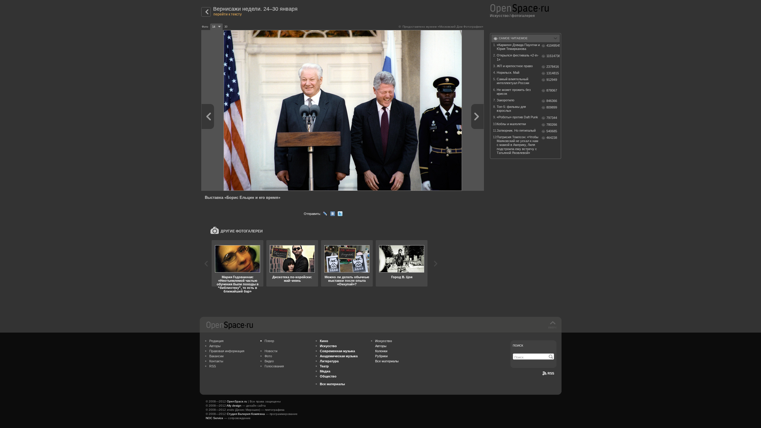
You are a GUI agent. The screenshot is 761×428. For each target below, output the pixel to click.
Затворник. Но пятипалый (516, 130)
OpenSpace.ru (237, 401)
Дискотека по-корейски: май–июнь (292, 278)
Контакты (216, 361)
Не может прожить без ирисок (514, 91)
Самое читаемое (513, 38)
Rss (551, 373)
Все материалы (387, 361)
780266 (551, 124)
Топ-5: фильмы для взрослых (511, 108)
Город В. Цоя (401, 277)
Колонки (381, 351)
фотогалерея (523, 16)
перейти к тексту (227, 14)
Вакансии (216, 356)
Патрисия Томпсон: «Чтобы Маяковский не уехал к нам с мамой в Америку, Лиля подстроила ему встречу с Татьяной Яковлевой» (517, 145)
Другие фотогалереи (242, 231)
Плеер (269, 341)
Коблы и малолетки (511, 124)
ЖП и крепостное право (515, 66)
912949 (551, 79)
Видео (269, 361)
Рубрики (381, 356)
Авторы (215, 346)
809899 (551, 107)
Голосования (274, 366)
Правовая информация (226, 351)
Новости (271, 351)
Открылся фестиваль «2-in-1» (518, 57)
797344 (551, 117)
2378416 (552, 66)
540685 (551, 131)
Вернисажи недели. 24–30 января (255, 9)
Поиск (518, 345)
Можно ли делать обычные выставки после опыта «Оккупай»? (347, 280)
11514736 (553, 56)
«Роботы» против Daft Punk (517, 117)
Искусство (499, 16)
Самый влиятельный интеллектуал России (513, 81)
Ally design (234, 405)
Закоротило (505, 100)
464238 (551, 137)
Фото (268, 356)
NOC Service (214, 418)
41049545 (553, 45)
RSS (212, 366)
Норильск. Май (508, 72)
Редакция (216, 341)
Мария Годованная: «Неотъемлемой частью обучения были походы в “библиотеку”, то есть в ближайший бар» (238, 284)
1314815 (552, 73)
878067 (551, 90)
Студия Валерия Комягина (246, 414)
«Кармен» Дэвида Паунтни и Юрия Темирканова (518, 47)
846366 (551, 101)
